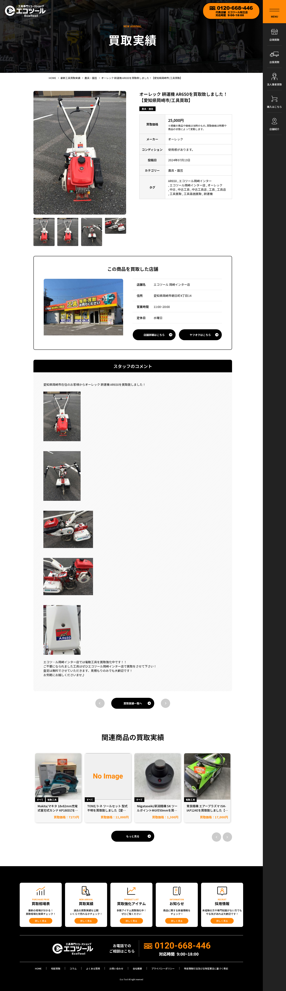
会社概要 (137, 968)
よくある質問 (93, 968)
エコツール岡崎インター (195, 181)
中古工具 (184, 189)
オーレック (215, 185)
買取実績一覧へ (132, 703)
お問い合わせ (116, 968)
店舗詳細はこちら (154, 335)
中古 (173, 189)
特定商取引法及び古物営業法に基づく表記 (206, 968)
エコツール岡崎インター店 (187, 185)
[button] (216, 837)
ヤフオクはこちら (200, 335)
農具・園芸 (147, 108)
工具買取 (176, 194)
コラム (73, 968)
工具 (212, 189)
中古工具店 (199, 189)
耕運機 (208, 194)
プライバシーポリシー (163, 968)
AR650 (172, 181)
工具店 (221, 189)
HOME (38, 968)
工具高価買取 (193, 194)
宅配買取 (55, 968)
